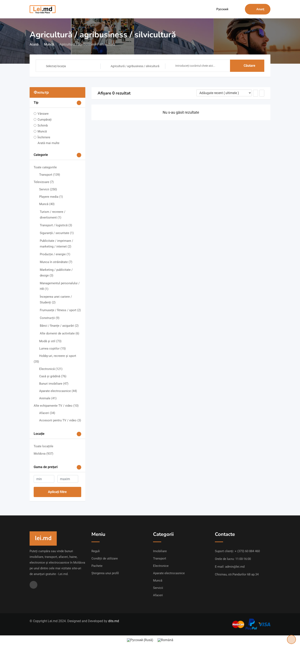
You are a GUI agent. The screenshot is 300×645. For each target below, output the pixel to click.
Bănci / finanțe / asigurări (59, 325)
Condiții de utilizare (104, 558)
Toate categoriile (45, 167)
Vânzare (43, 113)
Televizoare (44, 182)
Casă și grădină (52, 376)
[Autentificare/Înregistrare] (239, 9)
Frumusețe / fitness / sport (60, 310)
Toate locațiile (43, 446)
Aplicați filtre (57, 492)
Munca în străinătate (56, 262)
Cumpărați (45, 119)
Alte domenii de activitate (59, 333)
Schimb (43, 125)
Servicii (48, 189)
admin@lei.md (234, 566)
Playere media (51, 197)
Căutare (249, 66)
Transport (49, 175)
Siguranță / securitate (57, 233)
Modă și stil (50, 341)
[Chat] (233, 9)
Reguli (95, 551)
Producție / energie (55, 254)
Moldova (43, 453)
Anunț (260, 9)
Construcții (49, 318)
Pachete (96, 566)
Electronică (50, 369)
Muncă (42, 131)
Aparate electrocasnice (58, 391)
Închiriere (44, 137)
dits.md (113, 621)
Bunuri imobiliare (53, 383)
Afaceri (47, 413)
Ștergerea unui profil (105, 573)
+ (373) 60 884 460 (247, 551)
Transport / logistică (56, 225)
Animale (48, 398)
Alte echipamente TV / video (56, 405)
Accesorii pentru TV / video (60, 420)
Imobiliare (160, 551)
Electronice (161, 566)
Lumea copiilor (52, 348)
